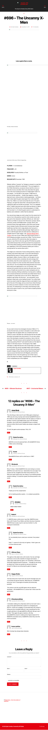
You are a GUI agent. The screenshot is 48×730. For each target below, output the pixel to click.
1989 (10, 376)
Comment (9, 656)
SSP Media (21, 726)
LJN (19, 376)
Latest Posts (14, 366)
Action (12, 376)
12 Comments (36, 27)
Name (8, 668)
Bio (9, 366)
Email (26, 668)
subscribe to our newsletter (13, 680)
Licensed (16, 376)
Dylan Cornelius (15, 27)
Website (8, 674)
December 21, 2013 (26, 27)
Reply (8, 432)
